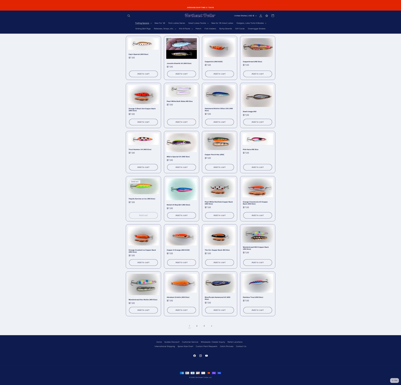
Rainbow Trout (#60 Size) (253, 297)
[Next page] (211, 326)
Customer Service (190, 342)
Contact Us (241, 346)
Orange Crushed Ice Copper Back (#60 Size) (142, 251)
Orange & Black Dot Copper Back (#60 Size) (142, 109)
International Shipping (165, 346)
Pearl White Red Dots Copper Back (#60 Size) (219, 203)
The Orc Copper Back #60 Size (217, 250)
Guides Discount (172, 342)
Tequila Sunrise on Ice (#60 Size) (142, 199)
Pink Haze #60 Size (250, 149)
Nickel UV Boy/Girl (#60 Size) (178, 205)
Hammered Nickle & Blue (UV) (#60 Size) (219, 109)
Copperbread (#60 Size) (252, 61)
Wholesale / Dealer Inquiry (213, 342)
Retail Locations (235, 342)
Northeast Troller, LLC (203, 377)
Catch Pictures (226, 346)
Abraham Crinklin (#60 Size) (178, 297)
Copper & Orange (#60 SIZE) (178, 250)
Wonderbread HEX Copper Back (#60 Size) (256, 248)
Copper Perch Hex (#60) (214, 154)
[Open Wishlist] (267, 16)
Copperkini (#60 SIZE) (214, 61)
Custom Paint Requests (206, 346)
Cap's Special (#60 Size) (138, 54)
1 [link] (189, 326)
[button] (129, 16)
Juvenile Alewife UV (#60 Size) (179, 63)
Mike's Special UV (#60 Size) (178, 157)
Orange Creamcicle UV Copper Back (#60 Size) (255, 203)
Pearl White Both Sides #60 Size (180, 101)
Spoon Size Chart (185, 346)
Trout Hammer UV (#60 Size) (140, 149)
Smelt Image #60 (249, 111)
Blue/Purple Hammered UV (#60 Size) (217, 298)
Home (159, 342)
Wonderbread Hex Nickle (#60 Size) (143, 300)
